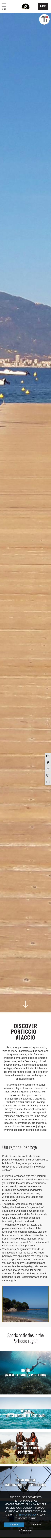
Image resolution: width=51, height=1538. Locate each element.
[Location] (48, 769)
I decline (36, 1524)
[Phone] (48, 775)
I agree (14, 1524)
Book (43, 6)
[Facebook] (48, 762)
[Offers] (44, 22)
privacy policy (27, 1515)
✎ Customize (25, 1530)
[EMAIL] (48, 782)
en (47, 756)
